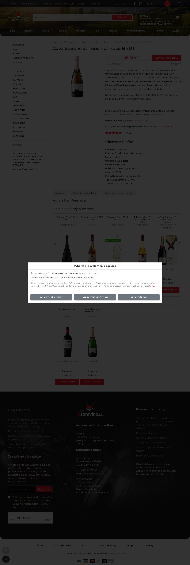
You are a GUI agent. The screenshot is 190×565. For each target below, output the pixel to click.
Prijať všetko (138, 297)
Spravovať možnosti (95, 297)
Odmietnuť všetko (51, 297)
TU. (153, 286)
